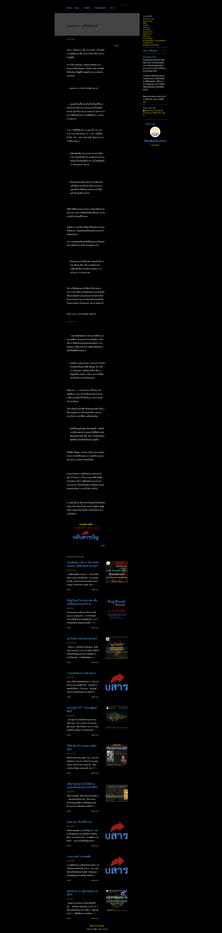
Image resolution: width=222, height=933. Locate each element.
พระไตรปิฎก (146, 30)
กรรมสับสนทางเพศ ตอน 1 (81, 673)
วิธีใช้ (144, 23)
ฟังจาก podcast (147, 38)
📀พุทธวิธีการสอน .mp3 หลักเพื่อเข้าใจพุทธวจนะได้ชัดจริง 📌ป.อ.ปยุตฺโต (154, 113)
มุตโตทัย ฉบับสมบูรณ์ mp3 (82, 638)
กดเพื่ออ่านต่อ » (95, 589)
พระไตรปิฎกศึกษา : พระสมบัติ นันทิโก (154, 40)
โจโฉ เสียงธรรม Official (155, 140)
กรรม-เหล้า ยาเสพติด (79, 856)
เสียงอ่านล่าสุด (147, 21)
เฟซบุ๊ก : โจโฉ (147, 34)
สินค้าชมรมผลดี (100, 8)
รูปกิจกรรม (146, 27)
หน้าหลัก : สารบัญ (72, 8)
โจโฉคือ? (87, 8)
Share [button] (116, 45)
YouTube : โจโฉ (148, 32)
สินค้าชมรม (146, 36)
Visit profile (155, 145)
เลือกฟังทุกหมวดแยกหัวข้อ (151, 45)
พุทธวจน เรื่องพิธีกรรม (79, 821)
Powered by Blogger (98, 926)
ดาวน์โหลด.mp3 (148, 43)
